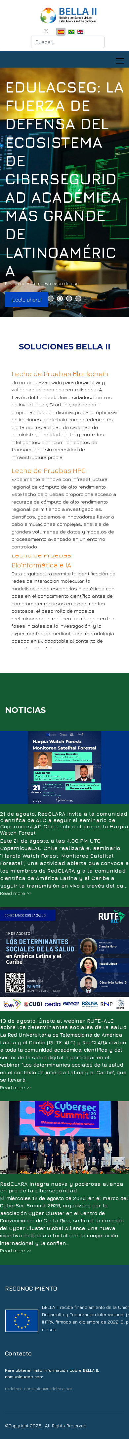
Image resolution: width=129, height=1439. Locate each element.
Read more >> (16, 893)
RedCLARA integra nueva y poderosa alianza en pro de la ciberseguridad (61, 1187)
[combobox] (68, 42)
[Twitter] (46, 31)
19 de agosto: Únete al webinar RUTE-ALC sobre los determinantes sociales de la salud (63, 1024)
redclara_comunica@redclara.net (38, 1388)
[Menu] (120, 61)
